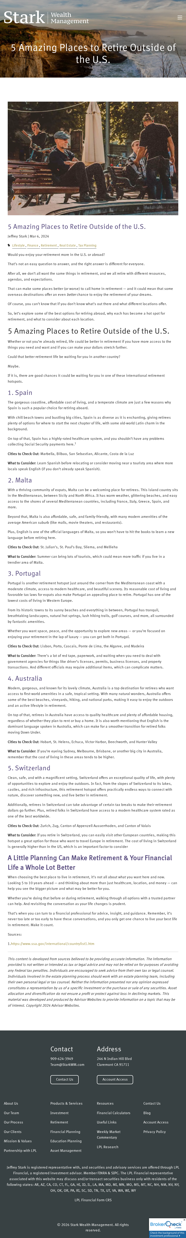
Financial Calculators (113, 1113)
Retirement (49, 245)
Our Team (11, 1113)
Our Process (13, 1122)
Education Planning (66, 1141)
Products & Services (66, 1104)
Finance (32, 245)
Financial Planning (65, 1132)
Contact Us (64, 1079)
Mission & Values (18, 1141)
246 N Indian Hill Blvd (114, 1059)
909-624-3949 (61, 1059)
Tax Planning (87, 245)
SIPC (114, 1173)
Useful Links (107, 1122)
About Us (11, 1104)
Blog (147, 1113)
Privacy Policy (154, 1132)
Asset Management (65, 1151)
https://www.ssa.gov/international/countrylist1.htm (52, 944)
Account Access (115, 1079)
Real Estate (67, 245)
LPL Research (107, 1147)
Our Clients (13, 1132)
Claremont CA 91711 (113, 1065)
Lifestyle (18, 245)
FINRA (102, 1173)
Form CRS (104, 1200)
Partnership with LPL (20, 1151)
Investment (59, 1113)
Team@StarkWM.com (67, 1065)
